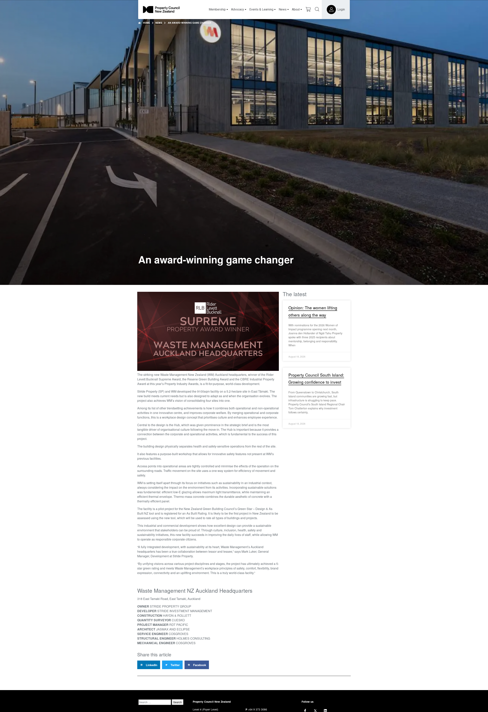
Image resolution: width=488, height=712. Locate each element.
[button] (148, 665)
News (158, 23)
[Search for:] (154, 702)
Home (146, 23)
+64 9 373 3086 (257, 709)
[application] (208, 331)
